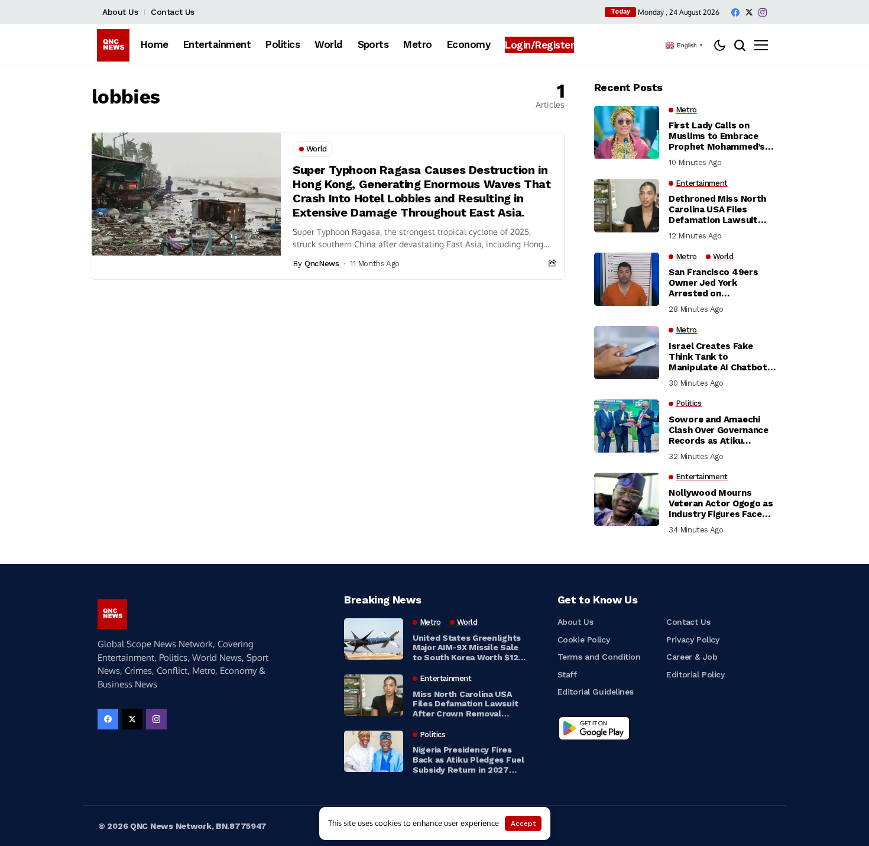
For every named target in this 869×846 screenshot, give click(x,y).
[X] (749, 12)
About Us (120, 12)
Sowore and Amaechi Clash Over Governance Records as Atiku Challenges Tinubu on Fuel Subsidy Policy (719, 430)
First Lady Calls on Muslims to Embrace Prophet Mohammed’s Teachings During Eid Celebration (717, 136)
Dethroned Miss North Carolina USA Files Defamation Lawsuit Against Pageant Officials (717, 209)
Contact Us (172, 12)
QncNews (321, 263)
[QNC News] (113, 45)
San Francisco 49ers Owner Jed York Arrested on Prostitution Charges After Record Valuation (718, 283)
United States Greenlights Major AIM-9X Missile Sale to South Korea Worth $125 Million (468, 648)
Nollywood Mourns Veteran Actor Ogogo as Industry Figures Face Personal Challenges (721, 503)
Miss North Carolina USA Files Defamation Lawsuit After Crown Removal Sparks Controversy (465, 704)
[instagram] (762, 12)
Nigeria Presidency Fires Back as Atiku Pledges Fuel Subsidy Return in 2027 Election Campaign (468, 759)
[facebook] (735, 12)
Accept (523, 823)
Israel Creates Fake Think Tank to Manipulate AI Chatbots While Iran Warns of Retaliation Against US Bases (720, 357)
